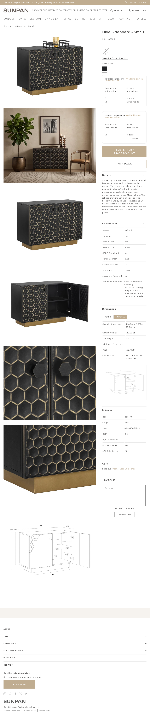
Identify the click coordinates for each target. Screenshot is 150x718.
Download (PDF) (124, 514)
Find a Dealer (124, 163)
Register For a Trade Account (124, 151)
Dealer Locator (137, 2)
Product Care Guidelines (123, 469)
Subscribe (19, 684)
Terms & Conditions (12, 711)
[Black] (104, 68)
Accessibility (44, 711)
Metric (108, 317)
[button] (36, 10)
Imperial (121, 317)
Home (6, 26)
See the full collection (115, 58)
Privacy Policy (30, 711)
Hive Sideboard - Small (23, 26)
